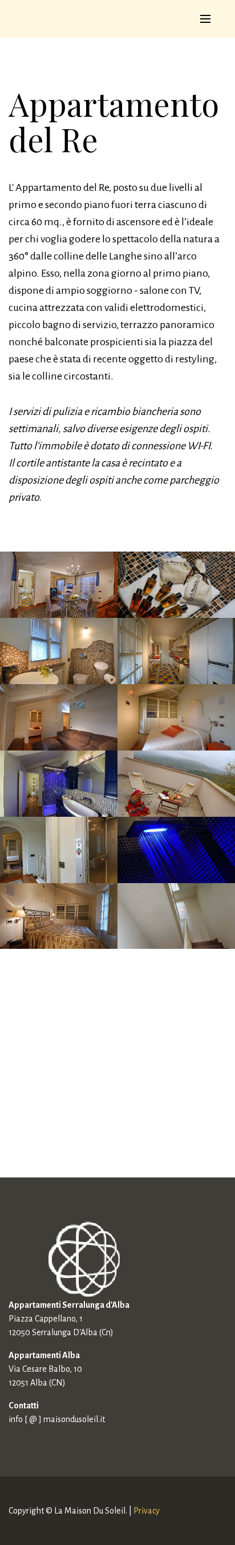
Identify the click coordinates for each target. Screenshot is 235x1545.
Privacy (146, 1510)
